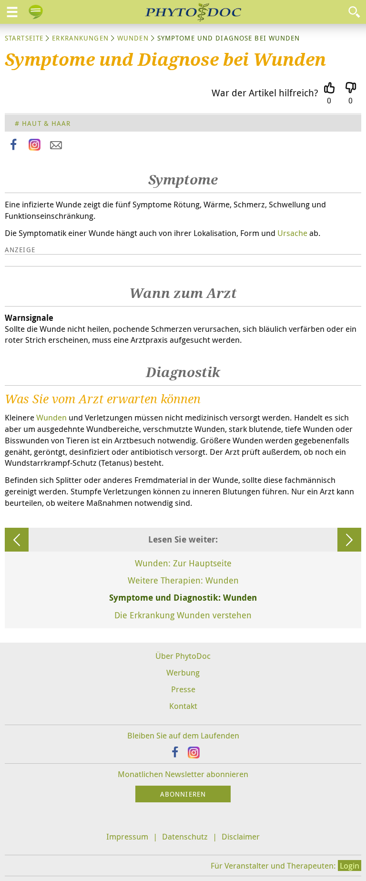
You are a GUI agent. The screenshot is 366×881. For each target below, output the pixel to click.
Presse (183, 689)
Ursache (292, 232)
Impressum (127, 836)
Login (349, 865)
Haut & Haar (46, 123)
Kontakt (183, 705)
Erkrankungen (80, 37)
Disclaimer (241, 836)
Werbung (183, 672)
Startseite (24, 37)
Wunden (133, 37)
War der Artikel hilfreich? (265, 92)
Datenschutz (185, 836)
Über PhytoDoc (183, 655)
